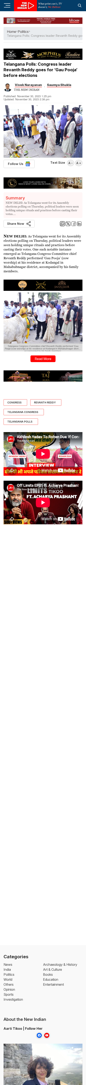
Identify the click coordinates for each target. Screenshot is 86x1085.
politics (23, 31)
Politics (9, 974)
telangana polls (19, 421)
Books (48, 974)
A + (78, 163)
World (8, 979)
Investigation (13, 999)
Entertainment (53, 984)
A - (70, 163)
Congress (14, 402)
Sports (9, 994)
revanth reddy (45, 402)
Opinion (9, 989)
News (8, 964)
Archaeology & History (60, 964)
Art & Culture (52, 969)
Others (9, 984)
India (7, 969)
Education (50, 979)
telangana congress (22, 412)
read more (43, 359)
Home (11, 31)
